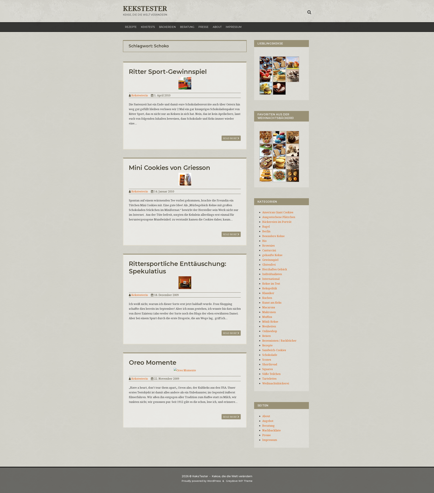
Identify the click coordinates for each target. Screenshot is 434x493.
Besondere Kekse (273, 236)
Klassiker (268, 293)
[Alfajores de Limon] (279, 162)
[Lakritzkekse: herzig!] (279, 75)
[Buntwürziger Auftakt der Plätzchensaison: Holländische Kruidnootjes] (279, 137)
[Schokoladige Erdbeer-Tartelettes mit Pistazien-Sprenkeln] (266, 75)
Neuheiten (269, 326)
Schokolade (269, 355)
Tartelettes (269, 378)
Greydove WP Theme (239, 480)
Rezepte (131, 27)
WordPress (214, 480)
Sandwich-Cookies (274, 350)
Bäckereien (167, 27)
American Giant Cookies (277, 212)
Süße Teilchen (271, 374)
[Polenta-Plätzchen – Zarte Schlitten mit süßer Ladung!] (266, 175)
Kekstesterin (139, 95)
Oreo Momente (152, 362)
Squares (267, 369)
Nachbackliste (271, 430)
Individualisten (272, 274)
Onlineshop (269, 331)
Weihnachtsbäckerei (275, 383)
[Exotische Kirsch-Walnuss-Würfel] (292, 150)
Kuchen (267, 298)
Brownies (268, 245)
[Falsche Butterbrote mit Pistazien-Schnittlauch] (266, 162)
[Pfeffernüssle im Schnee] (279, 175)
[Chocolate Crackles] (292, 75)
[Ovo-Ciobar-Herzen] (279, 88)
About (217, 27)
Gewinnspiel (270, 260)
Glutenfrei (269, 264)
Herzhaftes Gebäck (274, 269)
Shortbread (269, 364)
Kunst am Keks (271, 302)
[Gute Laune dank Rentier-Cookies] (266, 137)
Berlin (266, 231)
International (271, 279)
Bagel (266, 226)
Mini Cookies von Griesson (169, 167)
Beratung (187, 27)
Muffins (267, 317)
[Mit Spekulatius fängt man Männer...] (279, 62)
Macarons (268, 307)
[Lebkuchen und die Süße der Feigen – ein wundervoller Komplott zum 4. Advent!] (292, 137)
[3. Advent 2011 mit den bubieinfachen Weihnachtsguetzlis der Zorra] (266, 150)
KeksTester (145, 8)
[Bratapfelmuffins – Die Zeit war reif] (292, 175)
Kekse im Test (271, 283)
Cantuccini (269, 250)
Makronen (269, 312)
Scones (266, 359)
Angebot (267, 421)
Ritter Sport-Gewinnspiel (168, 71)
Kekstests (148, 27)
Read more (230, 138)
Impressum (234, 27)
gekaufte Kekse (272, 255)
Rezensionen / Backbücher (279, 340)
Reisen (266, 336)
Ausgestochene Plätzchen (278, 217)
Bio (264, 241)
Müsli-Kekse (270, 321)
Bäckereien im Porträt (276, 222)
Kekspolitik (269, 288)
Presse (203, 27)
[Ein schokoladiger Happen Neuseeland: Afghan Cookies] (266, 62)
